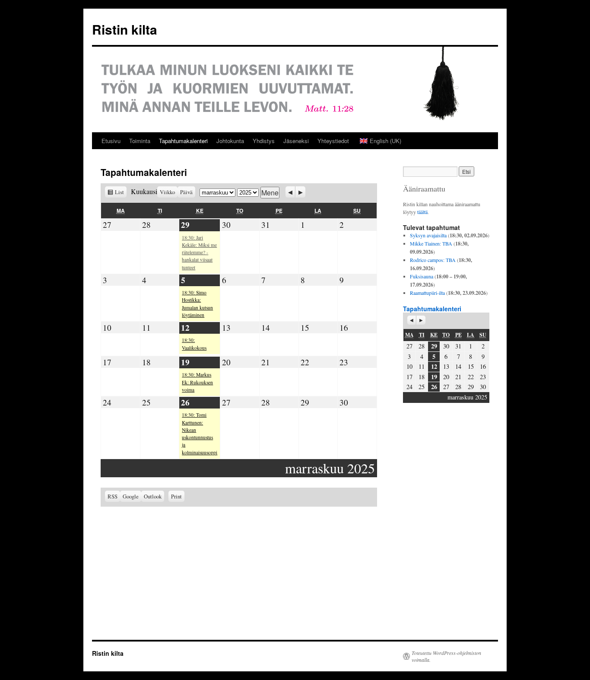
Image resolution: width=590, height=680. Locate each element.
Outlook (154, 496)
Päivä (186, 192)
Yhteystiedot (333, 141)
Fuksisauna (421, 276)
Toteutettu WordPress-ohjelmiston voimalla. (446, 656)
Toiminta (139, 141)
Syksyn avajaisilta (428, 235)
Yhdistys (264, 141)
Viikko (167, 192)
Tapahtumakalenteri (183, 141)
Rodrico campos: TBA (433, 259)
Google (132, 496)
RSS (112, 496)
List (121, 192)
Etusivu (111, 141)
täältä (422, 211)
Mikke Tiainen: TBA (431, 243)
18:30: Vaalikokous (194, 344)
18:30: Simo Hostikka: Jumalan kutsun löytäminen (197, 303)
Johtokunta (230, 141)
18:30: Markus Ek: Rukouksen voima (197, 382)
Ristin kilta (124, 29)
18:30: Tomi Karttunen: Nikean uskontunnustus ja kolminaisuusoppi (199, 433)
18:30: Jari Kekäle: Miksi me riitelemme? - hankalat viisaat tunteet (199, 252)
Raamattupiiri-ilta (427, 292)
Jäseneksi (296, 141)
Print (177, 495)
